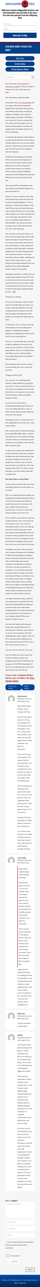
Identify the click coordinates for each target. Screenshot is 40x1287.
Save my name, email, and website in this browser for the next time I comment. (19, 1245)
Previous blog (12, 687)
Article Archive (20, 63)
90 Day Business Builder (20, 69)
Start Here (20, 58)
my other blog (28, 383)
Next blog (26, 687)
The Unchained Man (24, 102)
